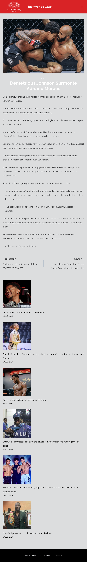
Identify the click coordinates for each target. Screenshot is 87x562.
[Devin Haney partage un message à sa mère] (43, 382)
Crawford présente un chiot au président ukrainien (27, 533)
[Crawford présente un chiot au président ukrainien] (43, 515)
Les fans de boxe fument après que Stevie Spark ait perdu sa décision (67, 263)
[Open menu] (82, 6)
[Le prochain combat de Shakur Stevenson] (43, 294)
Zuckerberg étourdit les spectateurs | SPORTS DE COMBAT (21, 263)
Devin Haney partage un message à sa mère (24, 400)
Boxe (43, 78)
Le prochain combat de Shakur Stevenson (23, 312)
